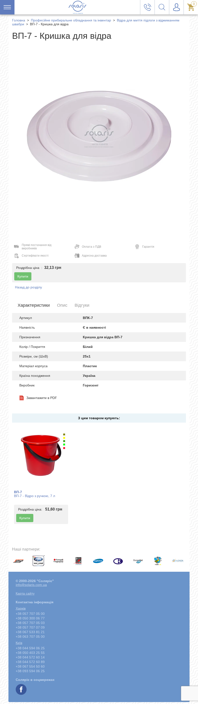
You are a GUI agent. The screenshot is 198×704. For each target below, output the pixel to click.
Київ (19, 643)
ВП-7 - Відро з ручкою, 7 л (34, 496)
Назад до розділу (28, 287)
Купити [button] (22, 276)
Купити (24, 518)
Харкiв (21, 608)
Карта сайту (25, 593)
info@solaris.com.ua (31, 585)
